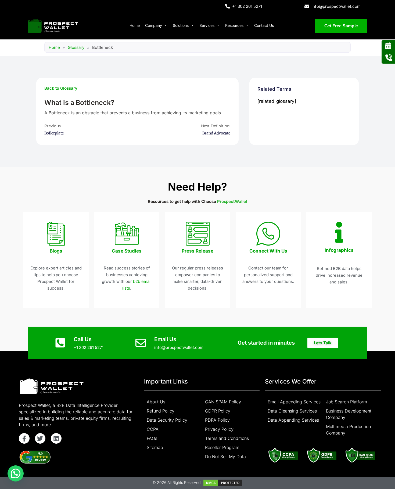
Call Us (83, 339)
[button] (322, 343)
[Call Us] (60, 342)
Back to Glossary (60, 88)
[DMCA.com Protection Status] (223, 482)
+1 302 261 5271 (88, 347)
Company (153, 25)
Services (206, 25)
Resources (234, 25)
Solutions (181, 25)
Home (135, 25)
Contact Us (264, 25)
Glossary (76, 47)
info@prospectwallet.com (178, 347)
